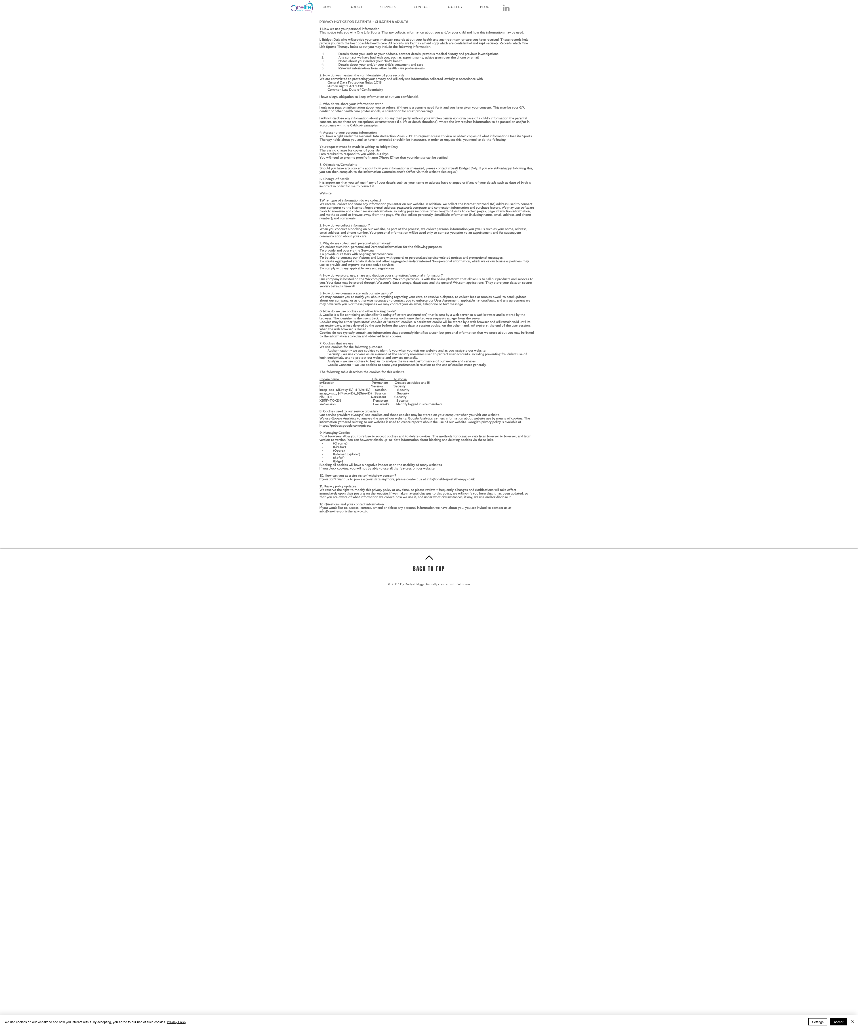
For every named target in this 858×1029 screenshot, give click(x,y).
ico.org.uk (449, 172)
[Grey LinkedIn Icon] (506, 8)
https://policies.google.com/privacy (345, 425)
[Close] (852, 1021)
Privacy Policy (176, 1022)
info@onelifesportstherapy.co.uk (451, 479)
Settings (818, 1022)
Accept (838, 1022)
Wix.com (463, 584)
